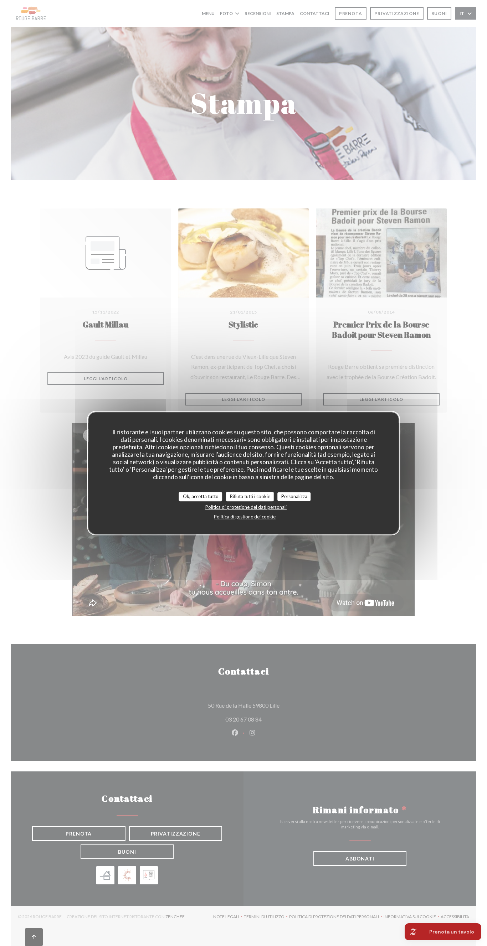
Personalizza (294, 496)
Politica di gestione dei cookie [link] (245, 516)
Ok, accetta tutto (201, 496)
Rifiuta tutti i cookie (250, 496)
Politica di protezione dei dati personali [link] (246, 507)
